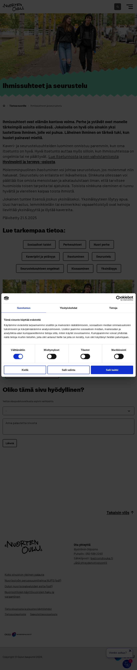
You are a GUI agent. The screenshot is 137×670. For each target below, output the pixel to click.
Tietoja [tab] (113, 307)
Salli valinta (68, 369)
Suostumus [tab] (24, 307)
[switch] (51, 356)
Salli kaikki (112, 369)
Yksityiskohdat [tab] (68, 307)
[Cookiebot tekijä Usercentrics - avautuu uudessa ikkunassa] (118, 298)
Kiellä (25, 369)
